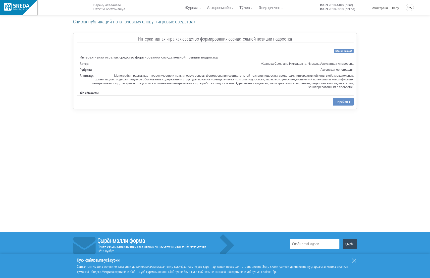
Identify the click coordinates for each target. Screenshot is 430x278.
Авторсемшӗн (219, 7)
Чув (409, 7)
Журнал (191, 7)
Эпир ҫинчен (269, 7)
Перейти (342, 102)
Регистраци (380, 8)
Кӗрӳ (395, 8)
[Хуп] (354, 261)
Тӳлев (244, 7)
